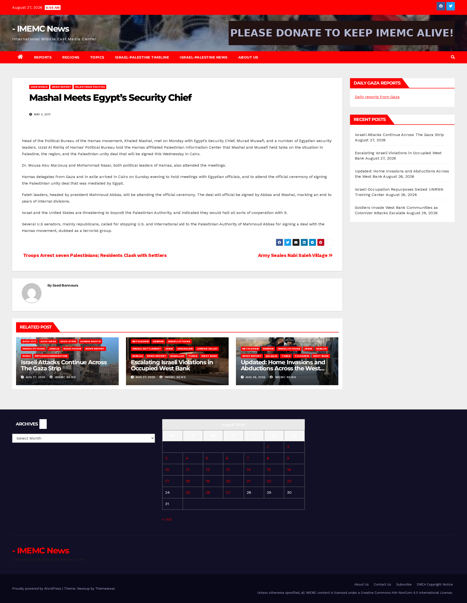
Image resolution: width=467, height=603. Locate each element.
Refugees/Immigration (51, 356)
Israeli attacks (33, 348)
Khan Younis (72, 348)
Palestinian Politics (90, 86)
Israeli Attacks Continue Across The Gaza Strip (64, 365)
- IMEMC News (40, 29)
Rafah (26, 356)
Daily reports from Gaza (377, 96)
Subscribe (404, 584)
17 (167, 481)
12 (208, 469)
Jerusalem (185, 348)
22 (269, 481)
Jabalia (54, 348)
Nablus (137, 356)
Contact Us (382, 584)
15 (269, 469)
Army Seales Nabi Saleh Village (293, 255)
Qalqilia (271, 356)
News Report (61, 86)
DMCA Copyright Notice (435, 584)
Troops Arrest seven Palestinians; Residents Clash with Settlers (94, 255)
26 (208, 492)
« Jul (166, 519)
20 (228, 481)
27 (228, 492)
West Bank (209, 356)
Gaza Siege (48, 341)
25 (188, 492)
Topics (97, 57)
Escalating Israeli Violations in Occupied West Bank (172, 365)
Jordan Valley (207, 348)
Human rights (90, 341)
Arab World (39, 86)
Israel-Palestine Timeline (142, 57)
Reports (43, 57)
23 (289, 481)
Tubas (192, 356)
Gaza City (29, 341)
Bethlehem (140, 341)
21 (249, 481)
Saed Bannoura (65, 285)
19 (208, 481)
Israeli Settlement (146, 348)
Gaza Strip (68, 341)
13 (228, 469)
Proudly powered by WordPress (37, 588)
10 (167, 469)
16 (289, 469)
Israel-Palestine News (204, 57)
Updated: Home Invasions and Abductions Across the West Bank (283, 368)
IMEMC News (65, 377)
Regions (71, 57)
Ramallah (177, 356)
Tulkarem (302, 356)
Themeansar (105, 588)
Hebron (158, 341)
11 (187, 469)
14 (249, 469)
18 (188, 481)
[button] (453, 57)
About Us (248, 57)
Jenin (169, 348)
